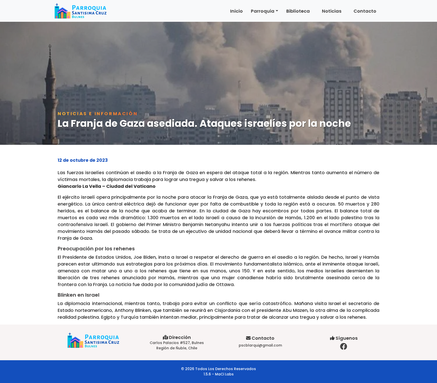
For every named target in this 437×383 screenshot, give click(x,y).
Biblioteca (298, 11)
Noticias (331, 11)
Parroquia (262, 11)
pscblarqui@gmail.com (260, 345)
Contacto (365, 11)
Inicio (236, 11)
